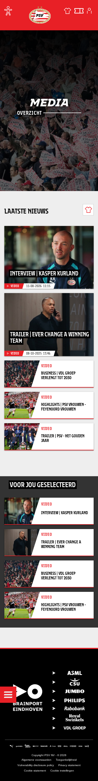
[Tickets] (79, 10)
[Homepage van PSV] (40, 15)
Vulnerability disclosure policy (35, 765)
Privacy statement (69, 765)
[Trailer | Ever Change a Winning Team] (49, 324)
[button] (8, 695)
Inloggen (89, 10)
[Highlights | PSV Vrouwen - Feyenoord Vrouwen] (22, 405)
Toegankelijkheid (66, 759)
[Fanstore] (67, 10)
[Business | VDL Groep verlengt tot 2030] (22, 373)
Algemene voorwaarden (36, 759)
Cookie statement (35, 770)
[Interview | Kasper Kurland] (49, 257)
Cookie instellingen (62, 770)
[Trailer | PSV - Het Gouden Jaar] (22, 436)
